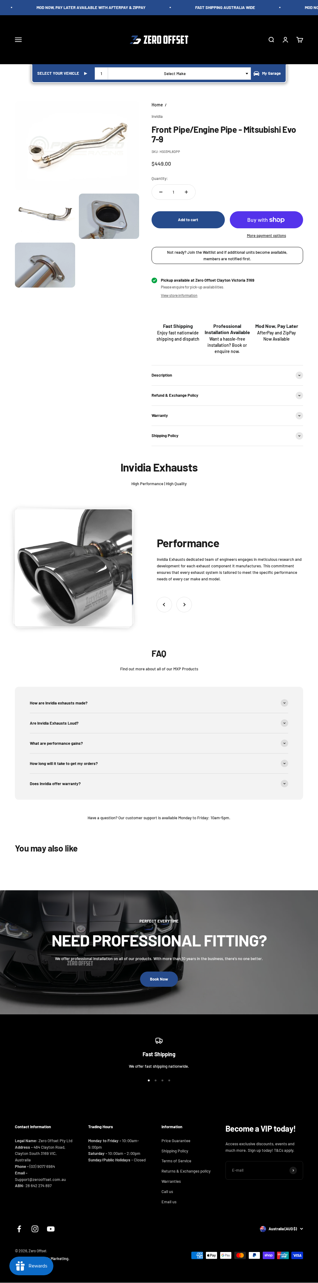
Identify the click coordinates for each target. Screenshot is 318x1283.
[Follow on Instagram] (35, 1229)
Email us (168, 1201)
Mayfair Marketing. (53, 1258)
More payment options (266, 235)
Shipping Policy (174, 1150)
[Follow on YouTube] (51, 1229)
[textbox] (176, 73)
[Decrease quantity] (161, 192)
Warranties (171, 1181)
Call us (167, 1191)
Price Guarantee (175, 1140)
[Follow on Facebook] (19, 1229)
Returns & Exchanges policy (186, 1171)
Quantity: (160, 178)
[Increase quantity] (186, 192)
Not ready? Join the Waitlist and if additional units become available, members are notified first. (227, 255)
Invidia (157, 116)
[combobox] (173, 73)
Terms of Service (176, 1160)
